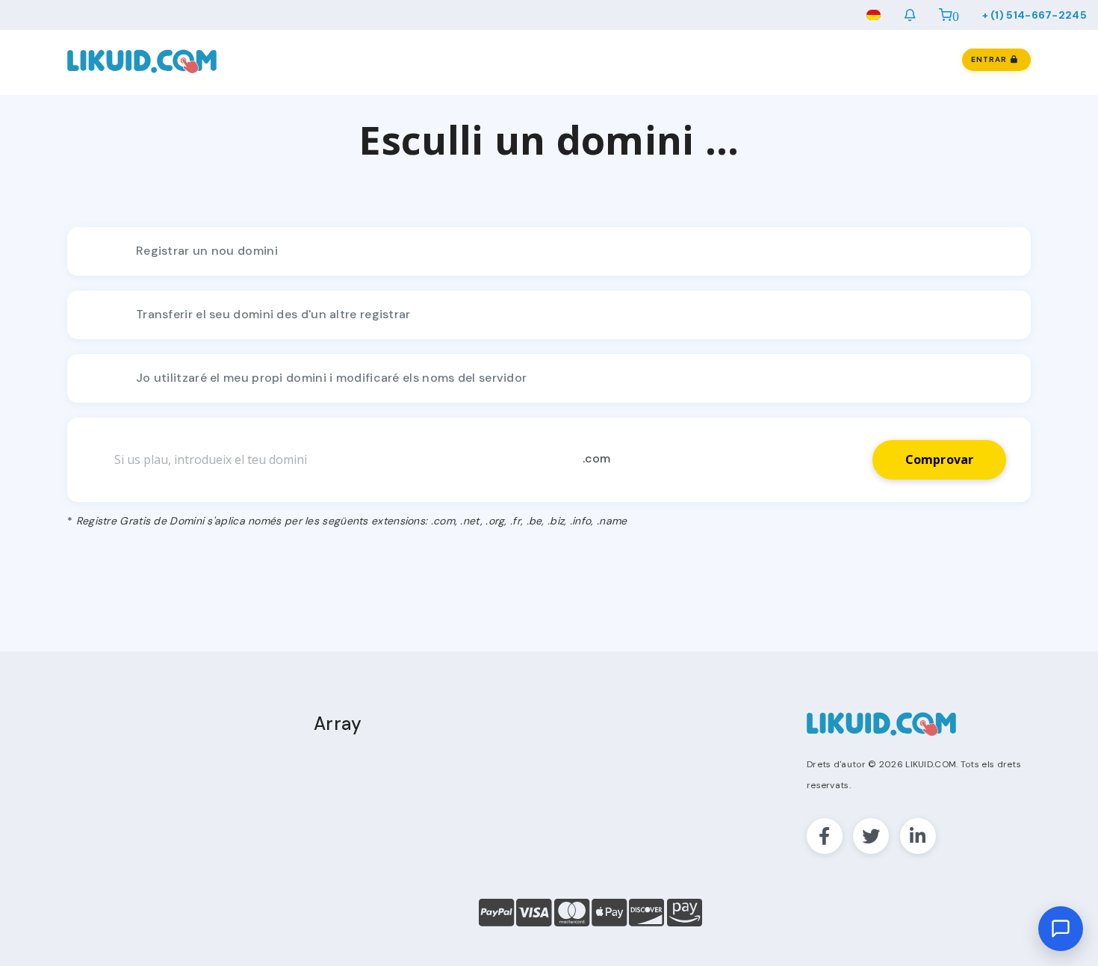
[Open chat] (1060, 928)
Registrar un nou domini (207, 250)
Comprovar (939, 459)
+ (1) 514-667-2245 (1034, 15)
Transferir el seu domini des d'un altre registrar (273, 314)
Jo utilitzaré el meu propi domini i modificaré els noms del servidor (331, 378)
